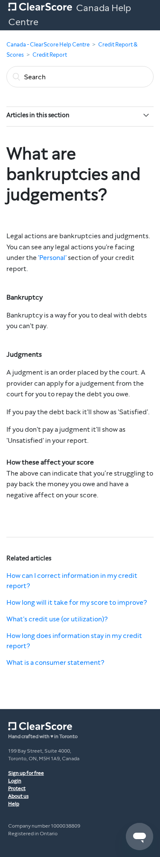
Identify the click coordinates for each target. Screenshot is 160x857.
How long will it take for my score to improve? (76, 602)
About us (18, 796)
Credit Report (49, 55)
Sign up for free (26, 773)
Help (13, 804)
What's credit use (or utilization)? (57, 619)
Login (14, 781)
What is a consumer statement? (55, 662)
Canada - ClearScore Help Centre (48, 44)
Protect (17, 788)
